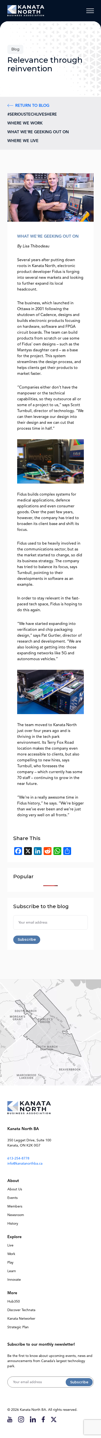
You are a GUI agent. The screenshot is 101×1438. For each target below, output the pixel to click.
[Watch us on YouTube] (9, 1419)
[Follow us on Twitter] (54, 1419)
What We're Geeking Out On (38, 132)
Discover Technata (21, 1310)
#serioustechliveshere (32, 114)
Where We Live (22, 140)
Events (12, 1198)
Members (14, 1206)
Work (11, 1254)
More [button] (12, 1293)
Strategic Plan (18, 1327)
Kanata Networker (21, 1318)
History (12, 1223)
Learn (11, 1271)
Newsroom (15, 1215)
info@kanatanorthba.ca (24, 1163)
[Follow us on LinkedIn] (33, 1419)
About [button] (13, 1180)
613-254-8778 (18, 1158)
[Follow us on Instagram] (21, 1419)
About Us (14, 1189)
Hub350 (13, 1301)
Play (10, 1262)
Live (10, 1245)
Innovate (14, 1280)
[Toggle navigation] (90, 11)
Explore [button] (14, 1236)
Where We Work (25, 123)
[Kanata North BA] (25, 10)
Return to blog (32, 105)
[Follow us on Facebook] (43, 1419)
